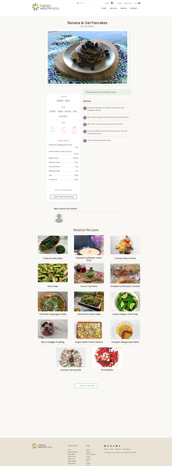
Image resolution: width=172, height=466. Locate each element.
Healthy (52, 111)
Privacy (106, 449)
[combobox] (88, 3)
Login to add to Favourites (63, 197)
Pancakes (63, 116)
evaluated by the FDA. (130, 452)
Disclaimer (118, 449)
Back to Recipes (87, 386)
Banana (68, 111)
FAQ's (87, 461)
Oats (75, 111)
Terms (111, 449)
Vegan (60, 111)
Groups (88, 456)
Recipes (124, 8)
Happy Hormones (73, 452)
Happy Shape (71, 463)
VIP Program (126, 449)
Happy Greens (72, 456)
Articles (113, 8)
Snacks (67, 101)
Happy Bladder (72, 461)
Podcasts (88, 459)
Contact (88, 449)
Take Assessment (90, 454)
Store (103, 8)
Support (135, 8)
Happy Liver (71, 459)
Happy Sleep (71, 454)
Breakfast (60, 101)
